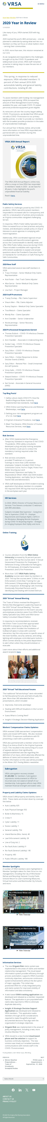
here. (13, 195)
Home (4, 18)
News (8, 18)
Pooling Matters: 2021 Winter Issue (13, 1053)
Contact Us (8, 1099)
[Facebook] (13, 1090)
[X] (27, 1090)
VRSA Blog (13, 18)
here (36, 403)
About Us (7, 1096)
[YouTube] (34, 1090)
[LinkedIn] (20, 1090)
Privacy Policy (9, 1101)
